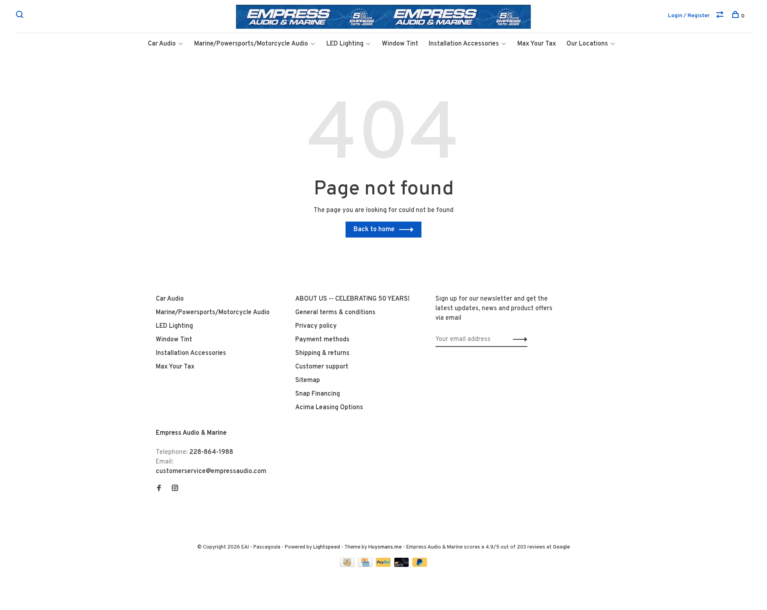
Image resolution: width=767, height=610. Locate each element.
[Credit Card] (366, 565)
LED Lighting (345, 44)
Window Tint (400, 44)
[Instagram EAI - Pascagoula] (175, 489)
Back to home (374, 230)
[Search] (20, 16)
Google (561, 547)
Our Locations (587, 44)
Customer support (321, 367)
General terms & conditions (335, 313)
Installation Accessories (464, 44)
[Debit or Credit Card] (402, 565)
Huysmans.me (385, 547)
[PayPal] (384, 565)
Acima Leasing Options (329, 408)
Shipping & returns (322, 353)
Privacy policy (316, 326)
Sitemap (307, 380)
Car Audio (162, 44)
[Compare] (720, 16)
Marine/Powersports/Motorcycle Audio (251, 44)
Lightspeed (326, 547)
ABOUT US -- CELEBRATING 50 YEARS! (352, 299)
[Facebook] (159, 489)
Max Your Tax (536, 44)
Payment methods (322, 340)
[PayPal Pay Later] (419, 565)
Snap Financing (317, 394)
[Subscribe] (518, 339)
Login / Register (689, 15)
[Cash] (348, 565)
